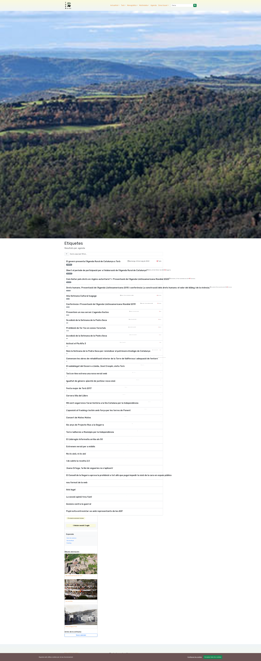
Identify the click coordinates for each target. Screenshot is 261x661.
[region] (130, 657)
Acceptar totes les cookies (212, 657)
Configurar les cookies (194, 657)
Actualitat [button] (114, 5)
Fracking (69, 543)
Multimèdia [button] (143, 5)
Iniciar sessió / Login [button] (81, 525)
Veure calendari (81, 635)
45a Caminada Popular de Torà (73, 575)
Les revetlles (69, 601)
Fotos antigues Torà (71, 626)
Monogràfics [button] (131, 5)
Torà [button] (122, 5)
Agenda (154, 5)
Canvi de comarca (71, 538)
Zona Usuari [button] (162, 5)
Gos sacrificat (70, 540)
